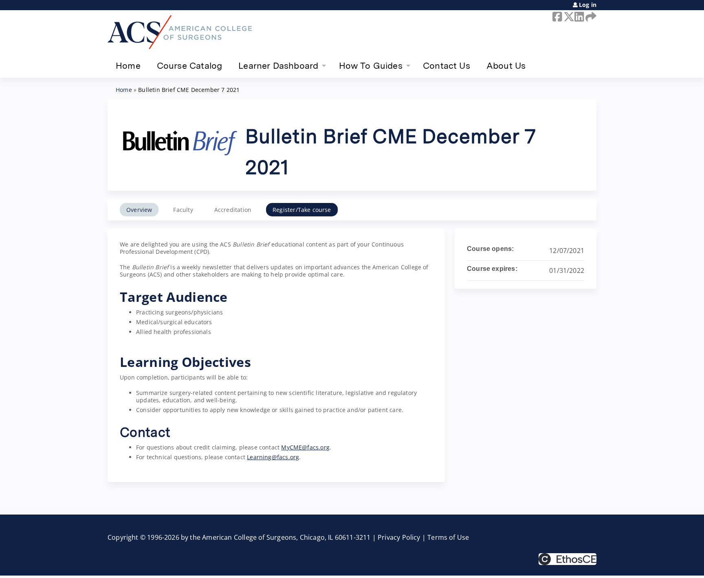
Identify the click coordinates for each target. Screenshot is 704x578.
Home (128, 65)
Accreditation (232, 210)
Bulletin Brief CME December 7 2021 (189, 90)
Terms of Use (448, 537)
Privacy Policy (399, 537)
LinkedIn (578, 16)
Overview (139, 210)
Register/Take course (302, 210)
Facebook (556, 16)
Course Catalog (189, 65)
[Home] (180, 32)
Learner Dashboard (278, 65)
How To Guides (371, 65)
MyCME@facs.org (305, 447)
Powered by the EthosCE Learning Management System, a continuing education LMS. (567, 559)
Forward (589, 16)
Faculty (183, 210)
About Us (506, 65)
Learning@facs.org (273, 457)
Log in (587, 5)
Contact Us (446, 65)
